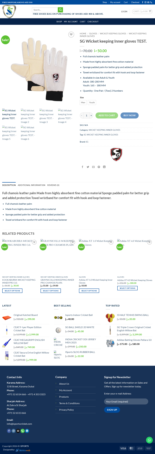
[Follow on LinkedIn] (27, 431)
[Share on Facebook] (82, 167)
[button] (124, 11)
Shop (105, 2)
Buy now (130, 115)
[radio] (83, 102)
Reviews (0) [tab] (53, 185)
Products (64, 396)
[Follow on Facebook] (142, 2)
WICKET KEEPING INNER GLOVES (104, 130)
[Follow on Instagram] (145, 2)
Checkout (135, 2)
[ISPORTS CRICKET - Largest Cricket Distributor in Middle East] (14, 11)
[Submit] (60, 9)
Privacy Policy (66, 409)
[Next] (152, 269)
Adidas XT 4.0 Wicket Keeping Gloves (134, 280)
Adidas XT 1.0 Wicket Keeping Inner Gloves (96, 281)
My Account (65, 390)
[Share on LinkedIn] (104, 167)
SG (87, 142)
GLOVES (93, 33)
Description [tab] (9, 185)
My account (115, 2)
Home (83, 33)
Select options (12, 291)
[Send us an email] (148, 2)
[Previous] (2, 269)
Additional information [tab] (31, 185)
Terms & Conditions (69, 403)
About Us (64, 383)
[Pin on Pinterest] (98, 167)
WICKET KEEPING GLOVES (113, 33)
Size (82, 98)
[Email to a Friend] (93, 167)
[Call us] (151, 2)
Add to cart (107, 115)
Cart (126, 2)
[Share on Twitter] (88, 167)
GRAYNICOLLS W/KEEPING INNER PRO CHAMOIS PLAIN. (57, 281)
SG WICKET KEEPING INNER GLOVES (101, 134)
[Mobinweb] (22, 449)
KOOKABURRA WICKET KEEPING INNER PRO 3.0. (18, 281)
